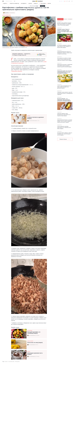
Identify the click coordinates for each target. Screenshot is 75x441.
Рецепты (5, 3)
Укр (72, 1)
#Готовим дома (11, 361)
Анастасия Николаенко (33, 120)
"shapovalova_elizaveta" (16, 71)
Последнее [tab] (70, 19)
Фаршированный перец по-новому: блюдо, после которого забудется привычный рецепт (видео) (64, 121)
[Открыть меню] (3, 1)
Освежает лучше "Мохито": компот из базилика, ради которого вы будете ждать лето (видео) (64, 31)
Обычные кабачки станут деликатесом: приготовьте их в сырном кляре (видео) (63, 114)
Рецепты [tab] (65, 19)
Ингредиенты (23, 3)
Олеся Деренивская (32, 335)
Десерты (28, 351)
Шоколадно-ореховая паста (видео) (34, 353)
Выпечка (28, 115)
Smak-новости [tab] (60, 19)
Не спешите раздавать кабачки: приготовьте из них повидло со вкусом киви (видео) (64, 46)
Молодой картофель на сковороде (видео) (33, 332)
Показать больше (63, 139)
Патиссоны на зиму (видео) (35, 342)
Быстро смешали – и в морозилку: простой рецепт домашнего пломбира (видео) (64, 99)
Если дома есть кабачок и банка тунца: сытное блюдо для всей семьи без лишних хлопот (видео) (64, 59)
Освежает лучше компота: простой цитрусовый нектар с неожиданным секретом (64, 93)
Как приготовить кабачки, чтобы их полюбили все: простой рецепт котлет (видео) (64, 134)
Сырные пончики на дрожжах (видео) (35, 118)
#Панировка (17, 361)
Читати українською (6, 15)
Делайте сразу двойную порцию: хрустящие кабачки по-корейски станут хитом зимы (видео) (64, 24)
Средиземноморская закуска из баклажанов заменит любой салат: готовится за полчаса (64, 52)
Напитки (30, 3)
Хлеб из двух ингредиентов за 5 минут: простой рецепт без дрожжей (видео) (64, 87)
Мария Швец (7, 12)
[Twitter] (66, 1)
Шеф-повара (43, 3)
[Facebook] (60, 1)
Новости (36, 3)
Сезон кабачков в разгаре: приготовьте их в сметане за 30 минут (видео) (64, 127)
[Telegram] (63, 1)
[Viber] (61, 1)
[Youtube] (65, 1)
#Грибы (6, 361)
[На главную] (37, 1)
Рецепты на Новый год (14, 3)
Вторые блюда (29, 330)
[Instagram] (67, 1)
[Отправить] (15, 1)
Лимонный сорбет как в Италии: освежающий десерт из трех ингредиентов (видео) (64, 72)
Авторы (49, 3)
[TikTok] (69, 1)
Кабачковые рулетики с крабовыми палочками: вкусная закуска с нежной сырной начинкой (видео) (64, 65)
